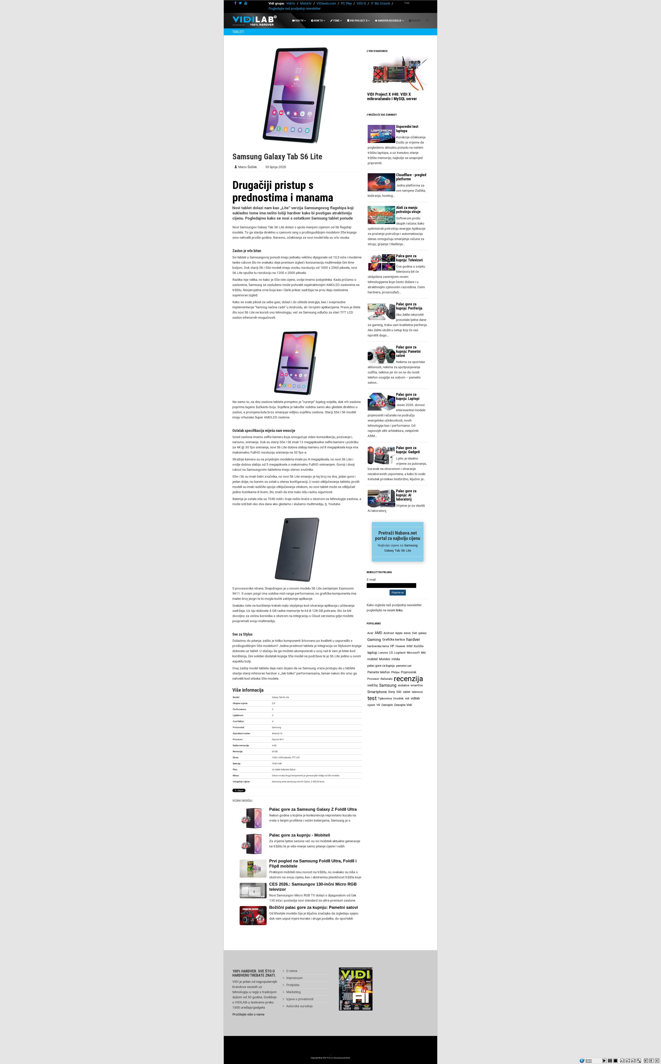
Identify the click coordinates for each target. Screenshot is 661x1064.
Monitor (384, 659)
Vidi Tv (299, 20)
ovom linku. (395, 610)
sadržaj (372, 685)
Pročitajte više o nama (248, 1014)
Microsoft (413, 652)
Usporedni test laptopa (407, 128)
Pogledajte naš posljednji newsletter (295, 8)
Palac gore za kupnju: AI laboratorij (406, 495)
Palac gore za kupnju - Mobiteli (299, 835)
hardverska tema (378, 646)
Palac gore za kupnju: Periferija (409, 306)
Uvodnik (398, 698)
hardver (413, 639)
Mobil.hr (306, 3)
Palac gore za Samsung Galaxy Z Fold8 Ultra (313, 809)
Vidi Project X (358, 20)
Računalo (386, 678)
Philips (395, 672)
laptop (372, 653)
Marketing (293, 992)
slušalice (403, 685)
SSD (399, 692)
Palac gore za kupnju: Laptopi (407, 396)
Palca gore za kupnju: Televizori (409, 258)
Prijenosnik (408, 672)
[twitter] (240, 3)
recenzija (408, 678)
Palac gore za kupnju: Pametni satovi (408, 351)
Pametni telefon (378, 672)
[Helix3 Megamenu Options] (427, 20)
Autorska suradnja (299, 1006)
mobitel (372, 659)
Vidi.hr (291, 3)
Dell (414, 633)
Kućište (418, 646)
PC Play (346, 3)
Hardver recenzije (389, 20)
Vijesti (416, 20)
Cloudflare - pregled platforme (411, 177)
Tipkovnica (385, 698)
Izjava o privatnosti (299, 999)
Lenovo (383, 652)
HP (392, 646)
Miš (423, 652)
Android (389, 633)
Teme (336, 20)
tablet (406, 692)
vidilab (415, 698)
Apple (398, 633)
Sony (391, 692)
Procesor (373, 678)
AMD (378, 633)
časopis (387, 705)
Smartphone (377, 692)
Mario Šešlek (247, 167)
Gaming (374, 639)
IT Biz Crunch (380, 3)
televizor (417, 692)
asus (407, 633)
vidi (407, 698)
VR (378, 705)
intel (409, 646)
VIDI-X (362, 3)
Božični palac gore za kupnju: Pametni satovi (313, 907)
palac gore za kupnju (381, 665)
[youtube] (245, 3)
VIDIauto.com (326, 3)
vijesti (371, 705)
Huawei (400, 646)
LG (391, 652)
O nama (291, 971)
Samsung (387, 685)
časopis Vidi (403, 705)
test (372, 698)
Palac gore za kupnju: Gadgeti (408, 450)
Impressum (294, 978)
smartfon (417, 685)
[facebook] (235, 3)
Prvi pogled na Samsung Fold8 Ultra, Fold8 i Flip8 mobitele (313, 863)
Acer (370, 633)
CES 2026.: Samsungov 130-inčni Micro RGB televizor (313, 887)
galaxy (422, 633)
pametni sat (403, 665)
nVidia (396, 659)
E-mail (371, 580)
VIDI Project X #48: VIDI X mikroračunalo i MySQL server (392, 96)
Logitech (400, 652)
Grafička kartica (393, 639)
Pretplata (292, 985)
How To (318, 20)
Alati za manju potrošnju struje (408, 209)
